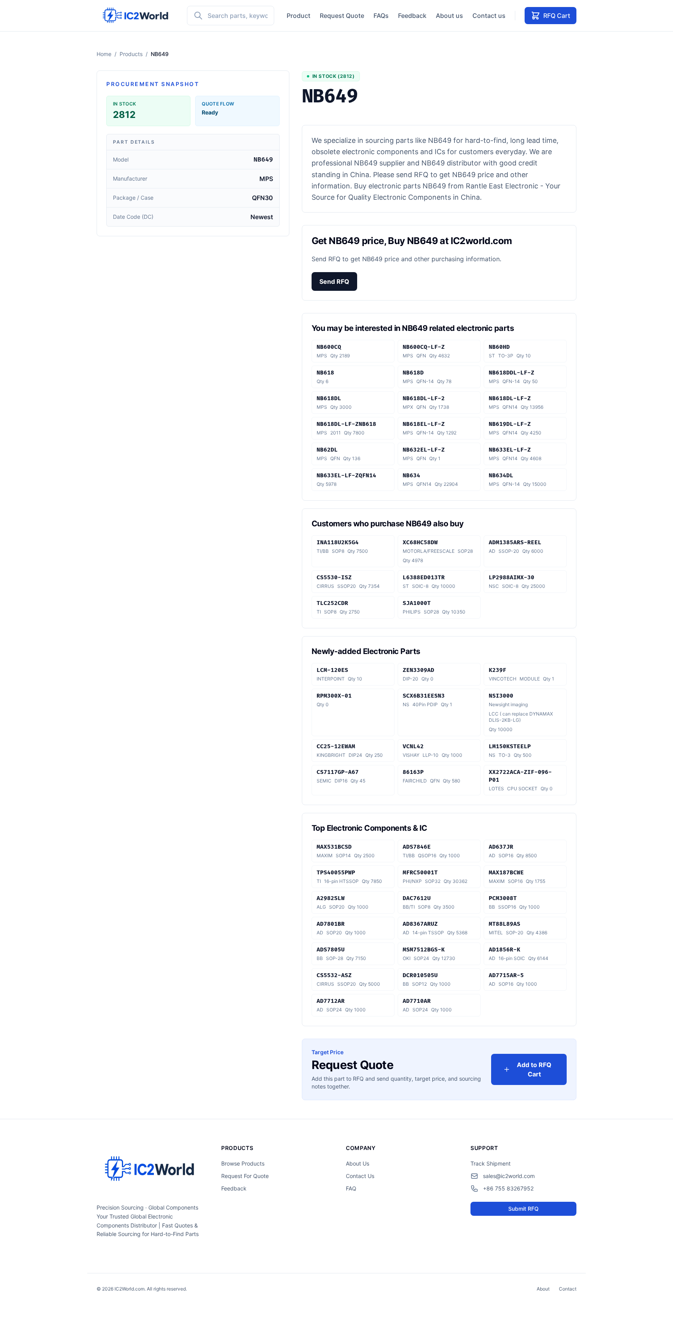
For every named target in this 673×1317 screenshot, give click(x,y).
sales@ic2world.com (509, 1176)
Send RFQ (334, 281)
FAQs (381, 15)
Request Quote (342, 15)
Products (131, 54)
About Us (357, 1163)
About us (449, 15)
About (543, 1289)
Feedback (412, 15)
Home (104, 54)
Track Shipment (490, 1163)
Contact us (489, 15)
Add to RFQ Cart (534, 1069)
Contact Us (360, 1176)
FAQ (351, 1188)
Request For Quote (245, 1176)
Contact (567, 1289)
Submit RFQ (523, 1208)
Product (298, 15)
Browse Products (242, 1163)
